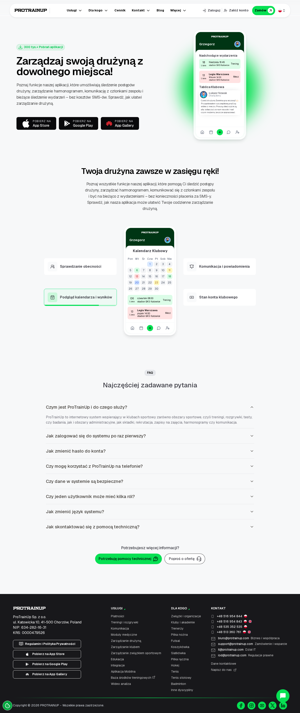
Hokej (175, 665)
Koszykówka (180, 647)
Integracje (118, 665)
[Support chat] (282, 695)
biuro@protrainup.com (249, 638)
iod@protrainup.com (245, 655)
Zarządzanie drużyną (126, 641)
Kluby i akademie (183, 622)
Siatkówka (178, 653)
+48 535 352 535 (229, 627)
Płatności (117, 616)
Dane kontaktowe (223, 664)
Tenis (175, 671)
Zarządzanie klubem (125, 647)
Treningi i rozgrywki (124, 622)
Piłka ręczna (180, 659)
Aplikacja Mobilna (123, 671)
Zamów (260, 10)
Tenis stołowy (181, 678)
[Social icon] (241, 705)
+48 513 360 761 (229, 632)
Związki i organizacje (186, 616)
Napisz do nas (221, 670)
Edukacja (117, 659)
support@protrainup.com (252, 644)
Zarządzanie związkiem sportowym (136, 653)
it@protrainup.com (237, 650)
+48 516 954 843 (229, 621)
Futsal (175, 641)
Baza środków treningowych (131, 678)
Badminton (178, 684)
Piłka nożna (179, 635)
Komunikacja (120, 628)
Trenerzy (177, 628)
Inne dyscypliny (182, 690)
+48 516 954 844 (229, 616)
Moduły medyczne (124, 635)
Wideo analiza (121, 684)
